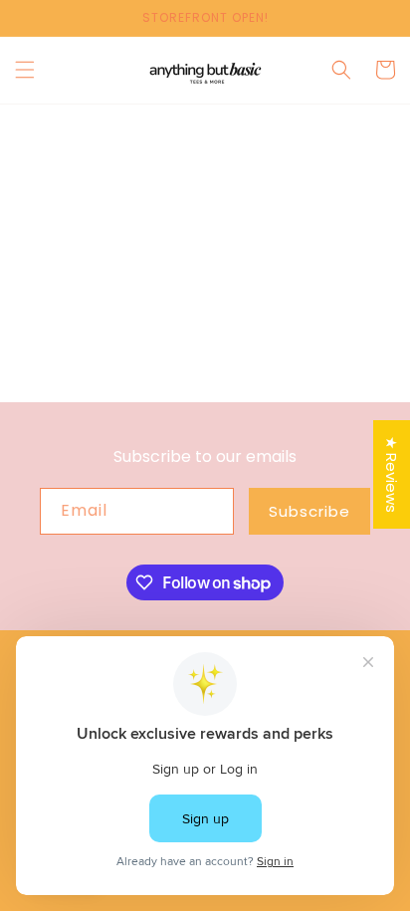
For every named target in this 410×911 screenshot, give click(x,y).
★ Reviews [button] (391, 474)
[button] (25, 70)
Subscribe (309, 511)
